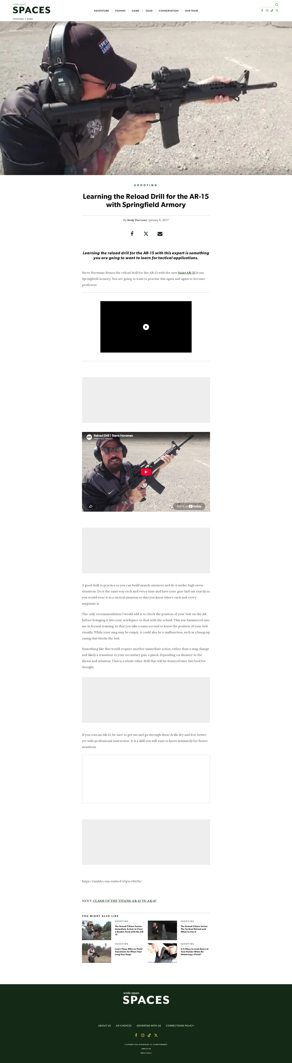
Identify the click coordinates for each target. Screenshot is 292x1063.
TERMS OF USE (146, 1049)
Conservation (169, 10)
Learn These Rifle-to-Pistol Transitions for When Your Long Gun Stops (129, 952)
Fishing (120, 10)
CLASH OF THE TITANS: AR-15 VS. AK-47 (124, 901)
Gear (149, 10)
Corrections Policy (180, 1025)
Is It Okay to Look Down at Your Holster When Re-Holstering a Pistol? (195, 952)
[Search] (276, 4)
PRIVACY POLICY (146, 1053)
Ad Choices (124, 1025)
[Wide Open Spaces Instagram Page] (267, 11)
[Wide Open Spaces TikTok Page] (272, 11)
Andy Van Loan (137, 220)
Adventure (101, 10)
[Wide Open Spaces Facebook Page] (262, 11)
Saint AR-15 (186, 273)
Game (135, 10)
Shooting (18, 19)
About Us (104, 1025)
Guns (30, 19)
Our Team (191, 10)
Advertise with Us (149, 1025)
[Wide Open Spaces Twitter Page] (277, 11)
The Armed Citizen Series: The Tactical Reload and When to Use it (194, 929)
